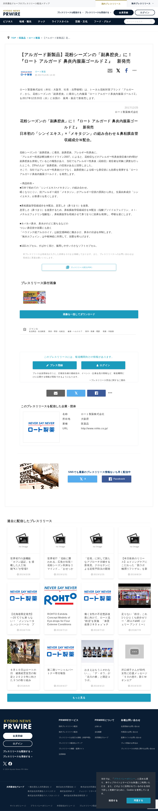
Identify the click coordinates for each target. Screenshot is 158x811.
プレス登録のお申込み (129, 743)
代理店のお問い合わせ (129, 732)
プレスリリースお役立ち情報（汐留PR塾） (75, 737)
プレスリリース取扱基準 (90, 806)
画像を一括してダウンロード (79, 314)
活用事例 (62, 754)
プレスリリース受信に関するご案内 (108, 380)
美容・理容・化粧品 (56, 331)
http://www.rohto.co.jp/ (94, 428)
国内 (111, 4)
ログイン (144, 12)
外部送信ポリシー (65, 806)
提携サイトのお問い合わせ (131, 737)
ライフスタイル (60, 21)
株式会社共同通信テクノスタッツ (42, 795)
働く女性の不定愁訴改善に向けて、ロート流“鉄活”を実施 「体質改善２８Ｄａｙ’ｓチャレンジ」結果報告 (97, 621)
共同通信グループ (101, 737)
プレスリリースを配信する (69, 12)
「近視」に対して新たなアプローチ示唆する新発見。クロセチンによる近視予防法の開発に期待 (97, 565)
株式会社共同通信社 (65, 787)
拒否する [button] (113, 800)
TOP (13, 38)
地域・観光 (25, 21)
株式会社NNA (66, 791)
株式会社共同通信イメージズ (40, 791)
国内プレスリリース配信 (68, 726)
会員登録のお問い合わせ (130, 726)
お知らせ (98, 726)
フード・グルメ (102, 21)
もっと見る (79, 697)
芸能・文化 (81, 21)
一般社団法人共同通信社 (38, 787)
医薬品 (22, 38)
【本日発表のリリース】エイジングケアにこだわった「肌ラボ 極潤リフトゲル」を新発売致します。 (134, 565)
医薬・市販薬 (108, 331)
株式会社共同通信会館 (90, 787)
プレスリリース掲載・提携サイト (71, 748)
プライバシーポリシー (124, 779)
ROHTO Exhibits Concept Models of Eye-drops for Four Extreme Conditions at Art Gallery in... (59, 621)
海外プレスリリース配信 (68, 732)
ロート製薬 (34, 38)
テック (41, 21)
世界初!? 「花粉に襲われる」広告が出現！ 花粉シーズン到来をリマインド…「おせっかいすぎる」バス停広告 (60, 565)
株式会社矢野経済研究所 (74, 795)
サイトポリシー (17, 806)
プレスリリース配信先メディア (71, 743)
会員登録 (123, 12)
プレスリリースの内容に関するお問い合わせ (138, 748)
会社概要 (98, 732)
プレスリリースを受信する (97, 12)
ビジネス (8, 21)
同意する (138, 800)
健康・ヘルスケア (75, 331)
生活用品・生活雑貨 (37, 331)
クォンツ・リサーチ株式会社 (91, 791)
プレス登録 (56, 365)
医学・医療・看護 (92, 331)
